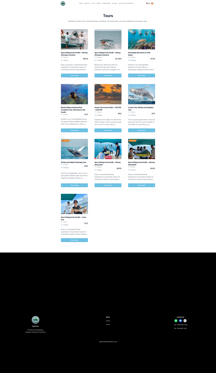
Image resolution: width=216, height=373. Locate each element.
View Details (74, 75)
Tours (108, 324)
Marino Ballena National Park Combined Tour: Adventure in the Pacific (73, 109)
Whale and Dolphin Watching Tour (73, 162)
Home (108, 321)
